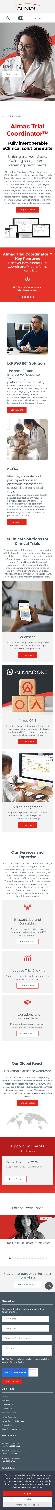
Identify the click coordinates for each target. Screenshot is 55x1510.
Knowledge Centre (9, 1413)
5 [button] (31, 297)
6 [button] (33, 297)
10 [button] (35, 1258)
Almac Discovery (9, 1417)
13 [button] (43, 1258)
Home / (5, 116)
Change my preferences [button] (27, 1505)
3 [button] (25, 297)
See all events (27, 1151)
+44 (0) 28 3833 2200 (11, 1446)
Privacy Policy (8, 1425)
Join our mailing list (27, 1284)
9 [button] (32, 1258)
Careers (5, 1396)
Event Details (16, 1179)
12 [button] (41, 1258)
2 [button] (22, 297)
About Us (6, 1401)
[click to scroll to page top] (49, 1286)
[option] (27, 67)
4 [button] (28, 297)
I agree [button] (27, 1493)
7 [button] (27, 1258)
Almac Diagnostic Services (13, 1421)
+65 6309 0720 (8, 1461)
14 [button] (46, 1258)
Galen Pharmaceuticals (11, 1429)
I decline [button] (27, 1499)
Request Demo (27, 209)
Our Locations (27, 1103)
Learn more (17, 409)
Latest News (7, 1409)
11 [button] (38, 1258)
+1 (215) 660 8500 (9, 1454)
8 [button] (29, 1258)
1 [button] (19, 297)
